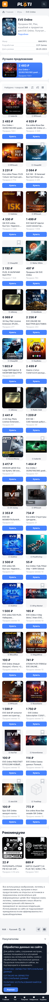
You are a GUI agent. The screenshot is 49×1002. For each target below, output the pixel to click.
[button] (5, 998)
